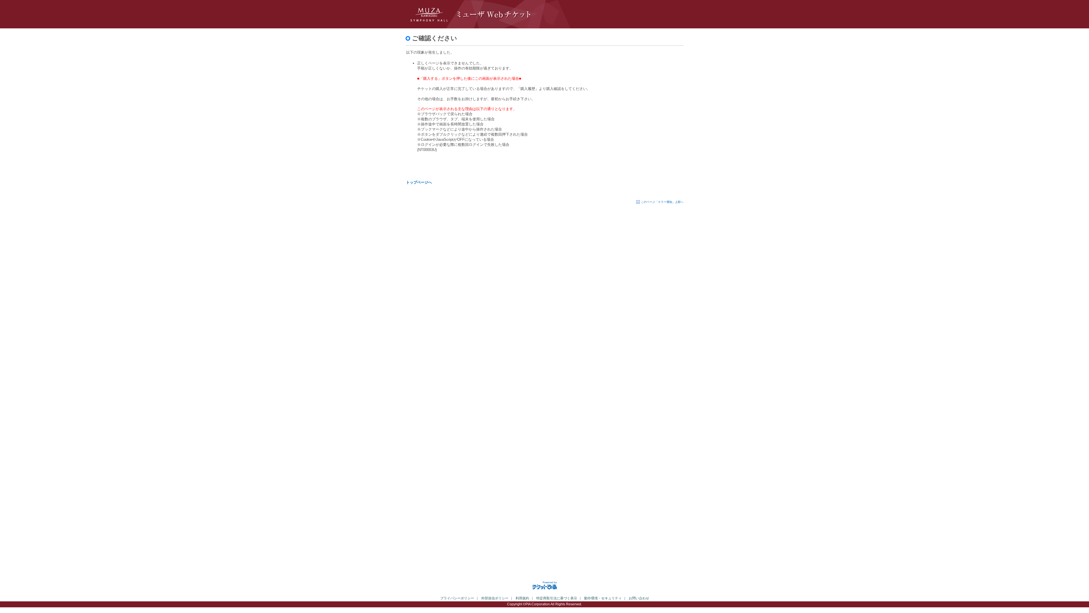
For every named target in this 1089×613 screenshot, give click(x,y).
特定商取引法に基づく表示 (556, 598)
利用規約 (522, 598)
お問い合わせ (639, 598)
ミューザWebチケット (502, 14)
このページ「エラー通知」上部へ (662, 201)
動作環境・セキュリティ (603, 598)
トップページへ (419, 182)
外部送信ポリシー (494, 598)
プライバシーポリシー (457, 598)
